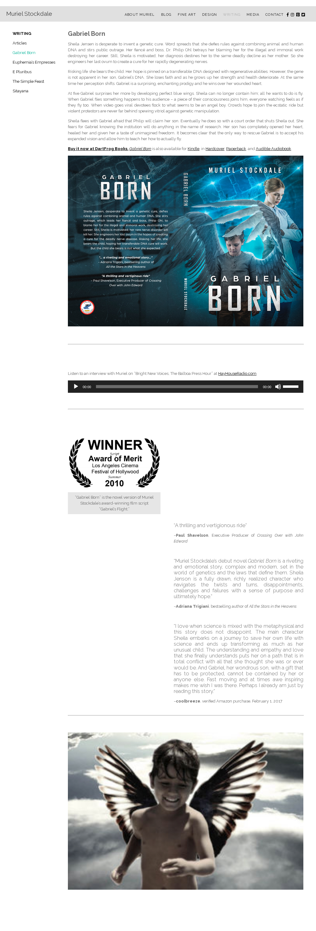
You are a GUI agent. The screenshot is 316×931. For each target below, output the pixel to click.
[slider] (291, 386)
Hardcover (215, 148)
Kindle (193, 148)
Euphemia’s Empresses (34, 62)
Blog (166, 15)
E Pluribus (22, 71)
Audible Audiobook (273, 148)
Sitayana (20, 91)
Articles (20, 43)
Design (209, 15)
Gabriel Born (24, 52)
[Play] (76, 387)
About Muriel (140, 15)
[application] (185, 386)
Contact (274, 15)
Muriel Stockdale (29, 13)
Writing (231, 15)
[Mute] (278, 387)
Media (253, 15)
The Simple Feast (28, 81)
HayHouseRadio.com (237, 373)
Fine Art (187, 15)
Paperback (236, 148)
